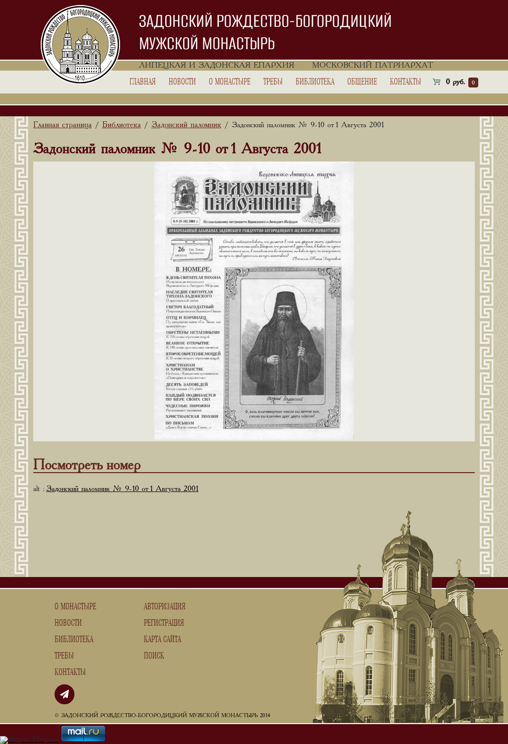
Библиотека (315, 82)
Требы (273, 82)
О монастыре (230, 82)
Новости (182, 82)
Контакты (405, 82)
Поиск (154, 656)
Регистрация (164, 623)
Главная (142, 82)
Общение (362, 82)
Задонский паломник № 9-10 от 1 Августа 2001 (122, 489)
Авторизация (165, 607)
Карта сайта (162, 640)
